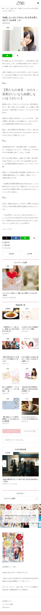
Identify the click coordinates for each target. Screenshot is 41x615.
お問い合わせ (5, 607)
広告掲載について (7, 601)
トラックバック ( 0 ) (30, 431)
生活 (8, 242)
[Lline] (7, 55)
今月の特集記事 (20, 449)
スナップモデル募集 (7, 604)
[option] (20, 469)
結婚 (8, 245)
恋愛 (5, 242)
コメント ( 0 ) (11, 431)
